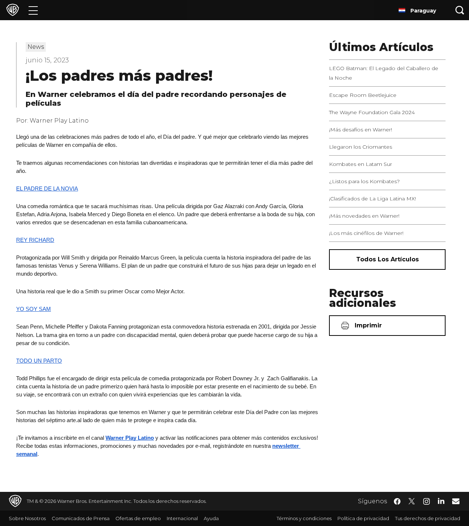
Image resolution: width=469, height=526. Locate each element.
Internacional (182, 518)
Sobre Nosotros (27, 518)
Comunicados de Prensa (81, 518)
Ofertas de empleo (138, 518)
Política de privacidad (363, 518)
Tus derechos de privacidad (427, 518)
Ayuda (211, 518)
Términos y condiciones (304, 518)
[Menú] (33, 10)
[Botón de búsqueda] (460, 10)
